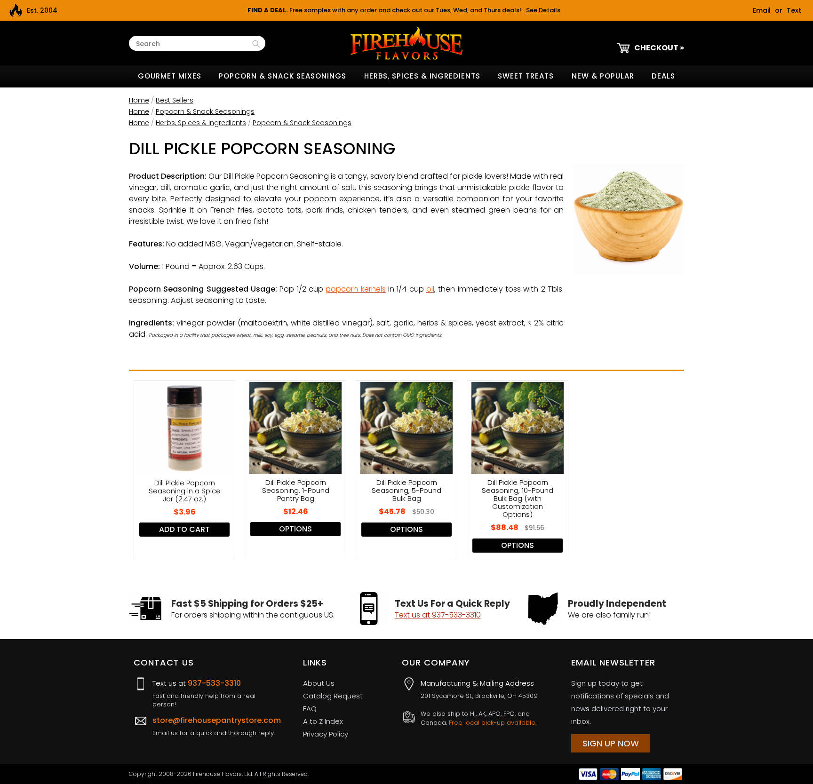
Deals (663, 76)
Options (295, 528)
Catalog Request (333, 696)
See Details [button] (543, 10)
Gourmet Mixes (169, 76)
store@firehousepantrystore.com (216, 720)
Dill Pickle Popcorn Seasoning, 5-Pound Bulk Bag (406, 490)
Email (762, 10)
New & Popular (603, 76)
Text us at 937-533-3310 (438, 615)
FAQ (310, 708)
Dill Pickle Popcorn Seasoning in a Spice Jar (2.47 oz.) (185, 491)
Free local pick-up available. (492, 722)
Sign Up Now (610, 743)
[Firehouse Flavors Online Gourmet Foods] (406, 42)
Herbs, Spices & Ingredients (422, 76)
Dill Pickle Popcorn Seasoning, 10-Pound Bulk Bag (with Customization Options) (517, 498)
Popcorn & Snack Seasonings (282, 76)
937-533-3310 (214, 683)
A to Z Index (323, 721)
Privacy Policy (325, 734)
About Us (319, 683)
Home (139, 100)
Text (794, 10)
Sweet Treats (526, 76)
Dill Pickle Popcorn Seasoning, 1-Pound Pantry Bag (295, 490)
